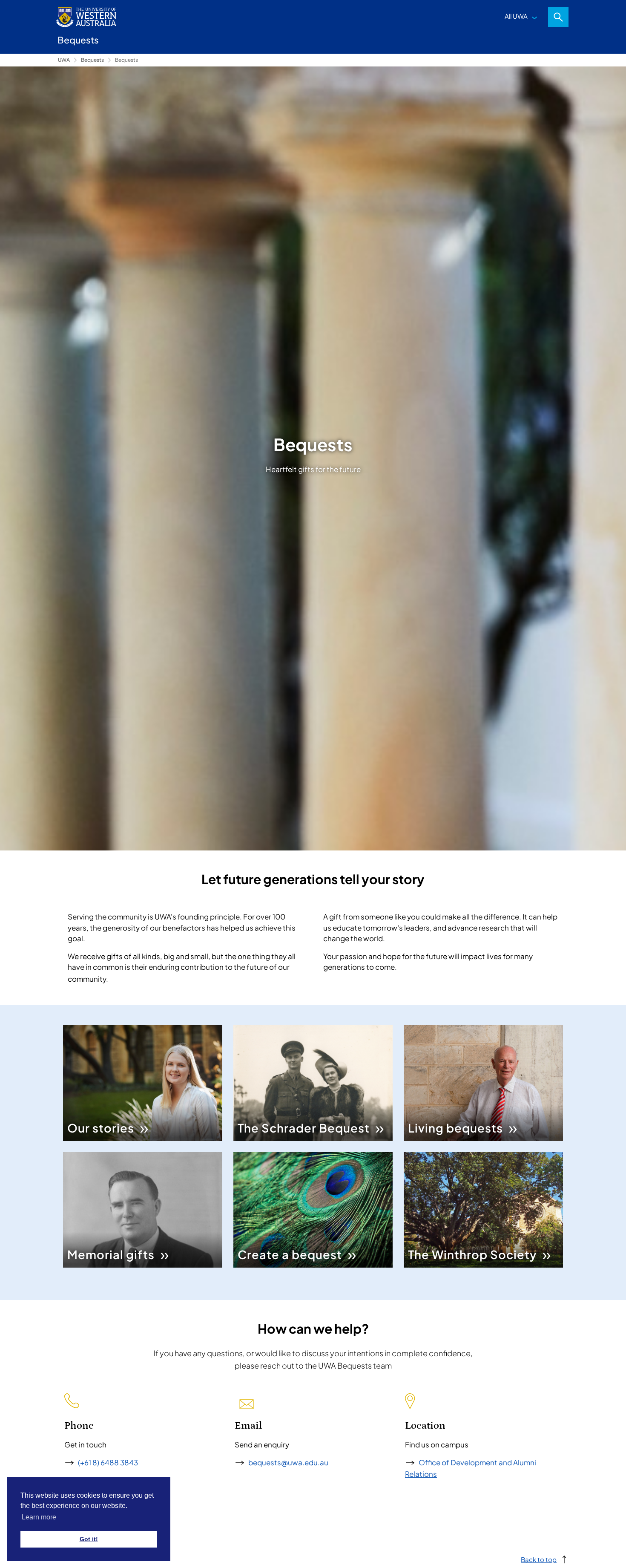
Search (558, 17)
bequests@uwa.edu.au (288, 1462)
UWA (64, 60)
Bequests (92, 60)
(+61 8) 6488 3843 (108, 1462)
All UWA (516, 16)
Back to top (539, 1559)
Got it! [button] (89, 1539)
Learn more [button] (39, 1517)
